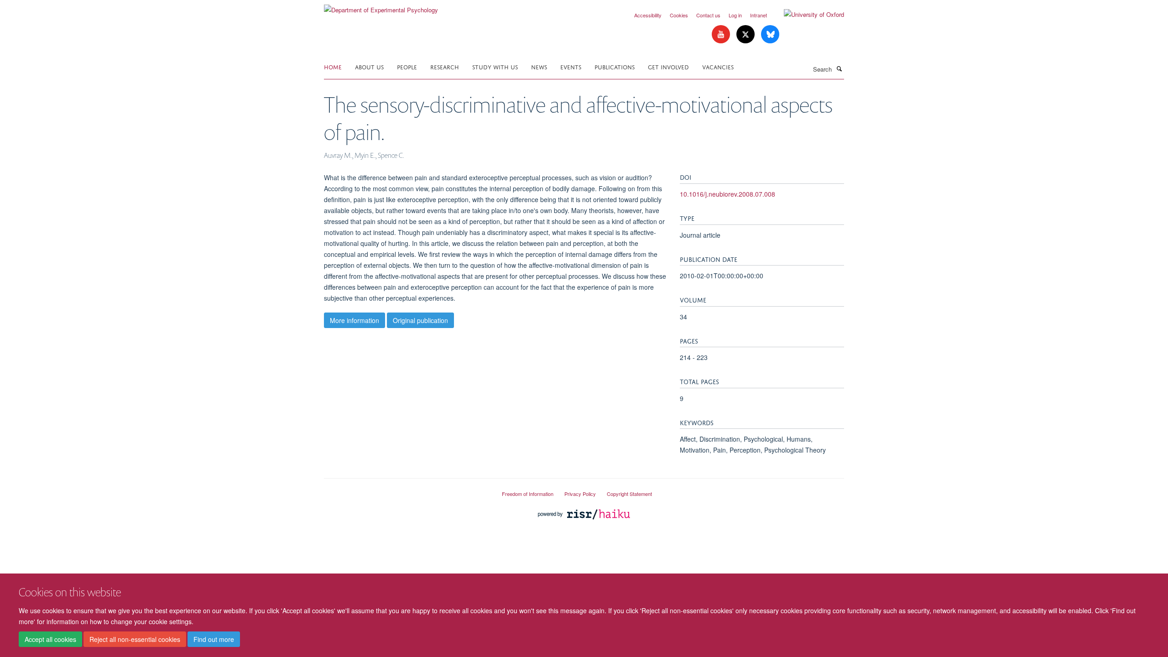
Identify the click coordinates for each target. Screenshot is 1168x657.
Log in (735, 15)
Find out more (213, 639)
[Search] (839, 68)
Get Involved (668, 66)
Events (570, 66)
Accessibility (648, 15)
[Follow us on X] (746, 34)
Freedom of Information (527, 493)
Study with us (495, 66)
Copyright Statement (629, 493)
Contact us (708, 15)
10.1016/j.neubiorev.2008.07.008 (727, 193)
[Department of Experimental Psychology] (381, 6)
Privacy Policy (580, 493)
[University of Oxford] (807, 14)
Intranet (758, 15)
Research (444, 66)
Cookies (679, 15)
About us (369, 66)
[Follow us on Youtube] (722, 34)
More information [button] (354, 320)
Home (333, 66)
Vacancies (718, 66)
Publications (614, 66)
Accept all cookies (50, 639)
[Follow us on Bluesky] (770, 34)
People (407, 66)
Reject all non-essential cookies (134, 639)
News (539, 66)
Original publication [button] (420, 320)
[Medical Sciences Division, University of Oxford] (406, 490)
